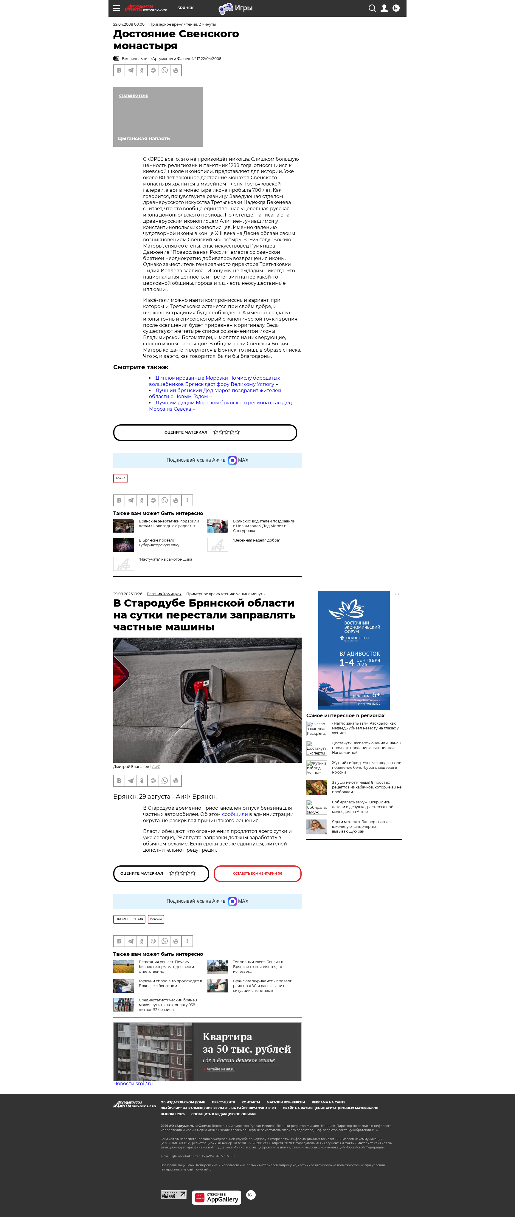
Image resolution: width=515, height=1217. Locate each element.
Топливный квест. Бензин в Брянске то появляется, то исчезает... (258, 967)
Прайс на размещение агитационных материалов (331, 1108)
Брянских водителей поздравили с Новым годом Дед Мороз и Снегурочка (264, 526)
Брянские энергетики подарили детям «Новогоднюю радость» (169, 523)
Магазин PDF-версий (286, 1102)
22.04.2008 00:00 (129, 24)
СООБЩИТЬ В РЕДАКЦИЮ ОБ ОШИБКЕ (223, 1114)
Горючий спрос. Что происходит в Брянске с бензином (170, 983)
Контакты (251, 1102)
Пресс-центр (223, 1102)
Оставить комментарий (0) (257, 874)
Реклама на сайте (328, 1102)
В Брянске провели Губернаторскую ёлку (159, 542)
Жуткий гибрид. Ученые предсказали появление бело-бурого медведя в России (366, 767)
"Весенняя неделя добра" (256, 540)
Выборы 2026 (172, 1114)
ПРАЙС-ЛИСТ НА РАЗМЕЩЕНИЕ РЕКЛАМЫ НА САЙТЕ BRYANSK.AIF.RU (218, 1108)
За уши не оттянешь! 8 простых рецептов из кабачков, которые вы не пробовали (366, 787)
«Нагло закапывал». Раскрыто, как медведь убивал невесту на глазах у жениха (365, 728)
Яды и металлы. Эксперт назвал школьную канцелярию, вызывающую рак (361, 826)
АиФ (156, 766)
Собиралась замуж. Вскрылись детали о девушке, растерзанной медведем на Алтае (362, 807)
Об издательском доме (183, 1102)
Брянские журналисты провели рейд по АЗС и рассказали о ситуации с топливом (262, 986)
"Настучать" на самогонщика (165, 559)
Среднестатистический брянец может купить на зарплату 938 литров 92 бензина (168, 1005)
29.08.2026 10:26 (127, 594)
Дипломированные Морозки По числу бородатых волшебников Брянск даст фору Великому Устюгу (214, 381)
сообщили (235, 814)
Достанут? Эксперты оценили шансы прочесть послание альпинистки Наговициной (366, 748)
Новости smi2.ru (133, 1083)
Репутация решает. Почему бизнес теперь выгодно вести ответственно (166, 967)
